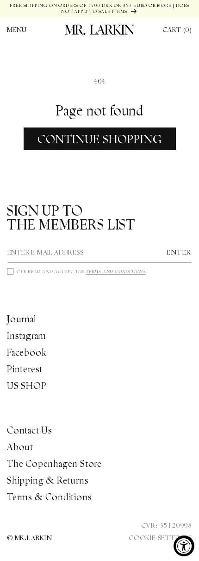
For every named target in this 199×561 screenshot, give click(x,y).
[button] (17, 29)
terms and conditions (116, 271)
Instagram (26, 335)
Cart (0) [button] (177, 30)
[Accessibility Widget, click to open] (184, 546)
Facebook (26, 352)
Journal (22, 319)
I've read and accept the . (82, 271)
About (20, 447)
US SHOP (27, 385)
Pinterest (25, 369)
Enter (179, 252)
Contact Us (29, 430)
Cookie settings (160, 538)
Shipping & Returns (47, 480)
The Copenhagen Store (54, 463)
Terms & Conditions (49, 497)
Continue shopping (99, 139)
